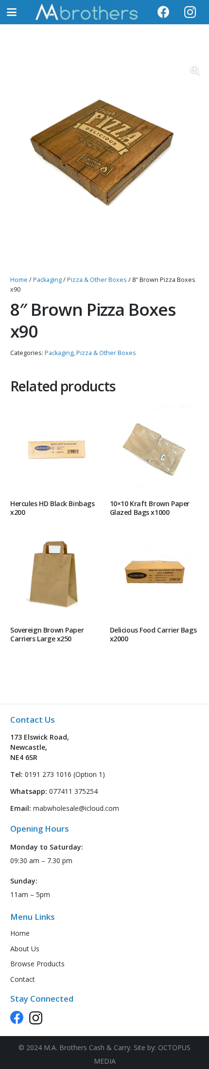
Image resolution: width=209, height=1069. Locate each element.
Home (19, 280)
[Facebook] (163, 12)
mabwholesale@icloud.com (76, 808)
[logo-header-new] (86, 12)
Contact (22, 979)
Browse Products (37, 963)
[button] (11, 12)
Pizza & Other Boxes (97, 280)
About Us (24, 948)
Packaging (47, 280)
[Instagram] (190, 12)
